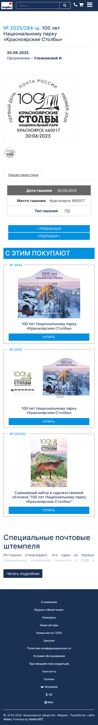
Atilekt (7, 719)
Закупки (49, 640)
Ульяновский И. (48, 58)
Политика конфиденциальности (49, 648)
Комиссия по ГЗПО (49, 633)
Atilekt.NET (36, 719)
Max (50, 702)
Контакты (49, 671)
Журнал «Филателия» (49, 609)
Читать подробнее (22, 573)
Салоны (49, 679)
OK (50, 694)
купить (49, 337)
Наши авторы (49, 625)
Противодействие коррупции (49, 663)
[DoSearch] (64, 5)
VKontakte (51, 687)
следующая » (49, 236)
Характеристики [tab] (23, 175)
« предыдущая (49, 228)
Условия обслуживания (49, 656)
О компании (49, 602)
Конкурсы (49, 617)
